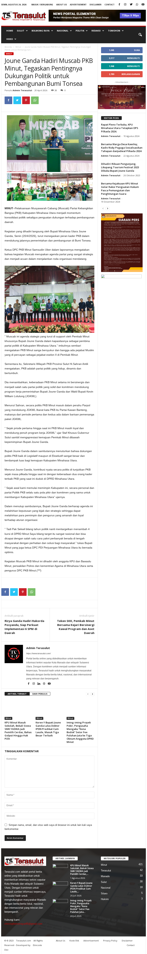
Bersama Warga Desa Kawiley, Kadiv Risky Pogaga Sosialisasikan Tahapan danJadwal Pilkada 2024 (121, 147)
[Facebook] (119, 4)
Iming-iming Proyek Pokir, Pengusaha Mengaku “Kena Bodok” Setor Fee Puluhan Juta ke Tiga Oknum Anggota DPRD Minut (80, 732)
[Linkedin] (39, 684)
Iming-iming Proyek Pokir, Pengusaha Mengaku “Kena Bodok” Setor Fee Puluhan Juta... (81, 906)
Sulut (20, 30)
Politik (80, 30)
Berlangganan (131, 74)
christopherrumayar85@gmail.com (23, 923)
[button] (140, 35)
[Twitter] (131, 4)
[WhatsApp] (137, 4)
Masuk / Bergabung (42, 4)
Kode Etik (74, 940)
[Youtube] (143, 4)
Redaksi (96, 30)
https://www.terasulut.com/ (38, 653)
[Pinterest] (26, 100)
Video (9, 39)
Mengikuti (133, 58)
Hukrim (105, 899)
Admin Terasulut (22, 90)
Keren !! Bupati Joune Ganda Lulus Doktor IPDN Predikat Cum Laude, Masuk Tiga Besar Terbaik (48, 729)
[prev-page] (88, 694)
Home (9, 30)
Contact (109, 4)
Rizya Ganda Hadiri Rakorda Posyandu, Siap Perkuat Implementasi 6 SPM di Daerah (24, 627)
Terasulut (106, 870)
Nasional (62, 30)
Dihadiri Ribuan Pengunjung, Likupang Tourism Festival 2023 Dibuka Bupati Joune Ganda (120, 167)
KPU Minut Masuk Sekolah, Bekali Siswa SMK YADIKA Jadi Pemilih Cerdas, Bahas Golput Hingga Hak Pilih (18, 730)
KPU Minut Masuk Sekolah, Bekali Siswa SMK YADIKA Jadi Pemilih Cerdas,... (82, 870)
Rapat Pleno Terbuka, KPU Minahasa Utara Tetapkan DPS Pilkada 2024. (119, 128)
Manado (105, 876)
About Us (61, 4)
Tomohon (114, 30)
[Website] (44, 684)
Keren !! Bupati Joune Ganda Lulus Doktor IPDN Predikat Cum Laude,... (81, 887)
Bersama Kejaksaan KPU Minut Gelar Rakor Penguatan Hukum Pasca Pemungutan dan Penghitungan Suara (120, 188)
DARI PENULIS (39, 693)
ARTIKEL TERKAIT (17, 693)
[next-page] (92, 694)
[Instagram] (125, 4)
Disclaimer (95, 4)
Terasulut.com (23, 940)
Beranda (8, 47)
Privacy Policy (110, 940)
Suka (137, 50)
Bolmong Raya (41, 30)
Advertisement (78, 4)
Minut (18, 47)
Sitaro (104, 893)
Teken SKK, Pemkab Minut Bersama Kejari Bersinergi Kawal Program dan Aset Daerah (75, 627)
